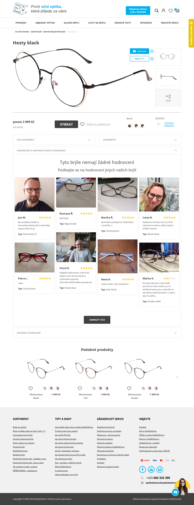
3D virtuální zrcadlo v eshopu (25, 466)
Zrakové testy (123, 22)
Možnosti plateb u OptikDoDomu (110, 447)
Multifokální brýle (20, 451)
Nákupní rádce (170, 22)
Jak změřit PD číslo (62, 435)
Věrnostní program (105, 439)
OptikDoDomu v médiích (149, 443)
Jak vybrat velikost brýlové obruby (69, 443)
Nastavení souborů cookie (108, 466)
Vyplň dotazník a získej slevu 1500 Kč (154, 451)
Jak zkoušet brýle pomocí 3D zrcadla (70, 454)
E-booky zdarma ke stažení (66, 431)
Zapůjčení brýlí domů (106, 427)
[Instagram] (159, 470)
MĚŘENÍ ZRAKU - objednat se (25, 470)
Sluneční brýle (19, 447)
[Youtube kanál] (151, 470)
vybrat (66, 124)
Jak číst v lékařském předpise (67, 451)
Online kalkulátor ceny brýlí (66, 474)
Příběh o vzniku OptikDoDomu (151, 435)
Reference (146, 22)
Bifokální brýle (19, 454)
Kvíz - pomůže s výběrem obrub (68, 462)
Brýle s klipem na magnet (23, 443)
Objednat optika (45, 22)
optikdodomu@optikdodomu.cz (162, 482)
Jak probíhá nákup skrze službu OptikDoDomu (74, 427)
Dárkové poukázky (104, 443)
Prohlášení (101, 458)
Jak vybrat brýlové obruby (65, 439)
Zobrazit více (97, 319)
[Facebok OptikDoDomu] (142, 470)
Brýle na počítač (19, 427)
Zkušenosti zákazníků (148, 447)
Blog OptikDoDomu (63, 466)
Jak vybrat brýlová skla (64, 447)
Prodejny (20, 22)
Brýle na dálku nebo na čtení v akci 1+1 (29, 431)
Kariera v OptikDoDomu (149, 439)
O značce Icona (61, 470)
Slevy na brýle (97, 22)
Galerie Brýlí (71, 22)
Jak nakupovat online (63, 458)
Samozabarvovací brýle (23, 435)
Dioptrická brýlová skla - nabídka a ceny (29, 458)
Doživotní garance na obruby (109, 431)
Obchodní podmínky (105, 451)
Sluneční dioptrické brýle (23, 439)
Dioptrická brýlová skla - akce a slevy (28, 462)
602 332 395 (158, 478)
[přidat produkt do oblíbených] (31, 388)
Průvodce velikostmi (169, 124)
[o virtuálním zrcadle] (152, 51)
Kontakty (100, 462)
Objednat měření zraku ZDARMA (138, 10)
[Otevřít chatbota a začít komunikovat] (182, 487)
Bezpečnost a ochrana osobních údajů (113, 454)
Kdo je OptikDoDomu (148, 431)
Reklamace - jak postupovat (108, 435)
